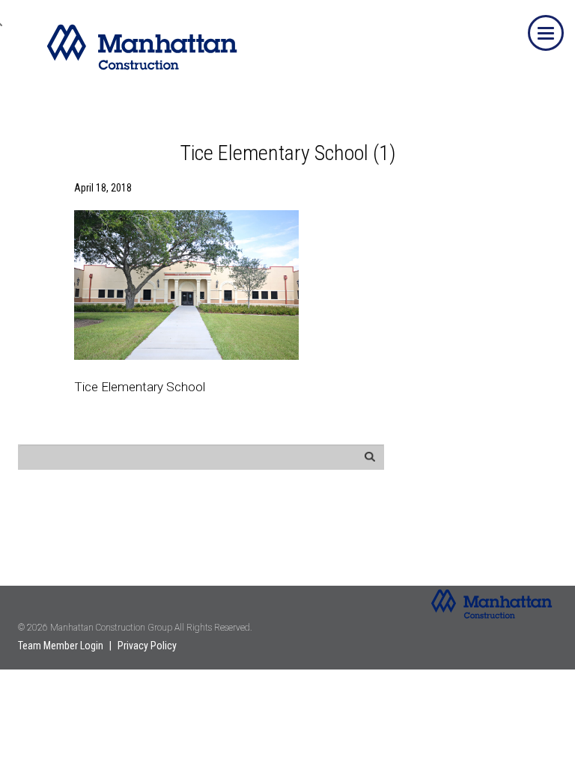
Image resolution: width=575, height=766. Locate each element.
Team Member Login (60, 645)
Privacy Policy (147, 645)
